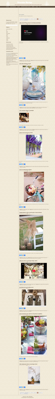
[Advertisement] (12, 13)
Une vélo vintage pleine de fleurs (25, 169)
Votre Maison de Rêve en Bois (9, 46)
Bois (32, 310)
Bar (29, 166)
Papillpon (26, 361)
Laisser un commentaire (27, 61)
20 (34, 392)
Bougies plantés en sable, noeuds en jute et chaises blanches (30, 212)
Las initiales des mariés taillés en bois (26, 287)
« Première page (26, 392)
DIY (39, 6)
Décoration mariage (39, 60)
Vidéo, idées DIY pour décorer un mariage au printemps (30, 22)
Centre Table (36, 107)
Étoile (40, 389)
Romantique (22, 130)
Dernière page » (26, 393)
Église (37, 6)
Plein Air (32, 258)
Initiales (44, 310)
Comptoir (36, 166)
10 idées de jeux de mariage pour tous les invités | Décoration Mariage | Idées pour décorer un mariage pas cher (12, 58)
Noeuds (25, 258)
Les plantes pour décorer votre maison (10, 47)
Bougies (32, 257)
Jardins (33, 6)
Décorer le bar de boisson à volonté (26, 132)
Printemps (23, 61)
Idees (44, 60)
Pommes (31, 361)
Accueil (7, 6)
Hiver (42, 389)
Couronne (30, 389)
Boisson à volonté (32, 166)
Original (47, 60)
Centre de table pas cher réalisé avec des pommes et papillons (30, 313)
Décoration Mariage (24, 2)
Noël (44, 389)
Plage (7, 35)
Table (27, 130)
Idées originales (13, 6)
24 (40, 392)
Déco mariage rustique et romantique (26, 110)
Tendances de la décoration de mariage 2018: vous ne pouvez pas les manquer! (12, 62)
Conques (39, 107)
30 (20, 393)
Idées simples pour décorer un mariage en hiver (28, 364)
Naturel (20, 130)
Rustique (26, 130)
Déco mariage (35, 60)
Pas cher (21, 61)
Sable (33, 258)
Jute (21, 258)
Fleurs (18, 6)
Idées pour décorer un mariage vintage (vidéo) (28, 260)
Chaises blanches (35, 257)
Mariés (46, 310)
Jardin (45, 60)
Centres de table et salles (25, 6)
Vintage (48, 209)
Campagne (36, 129)
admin (29, 64)
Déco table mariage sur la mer (25, 63)
